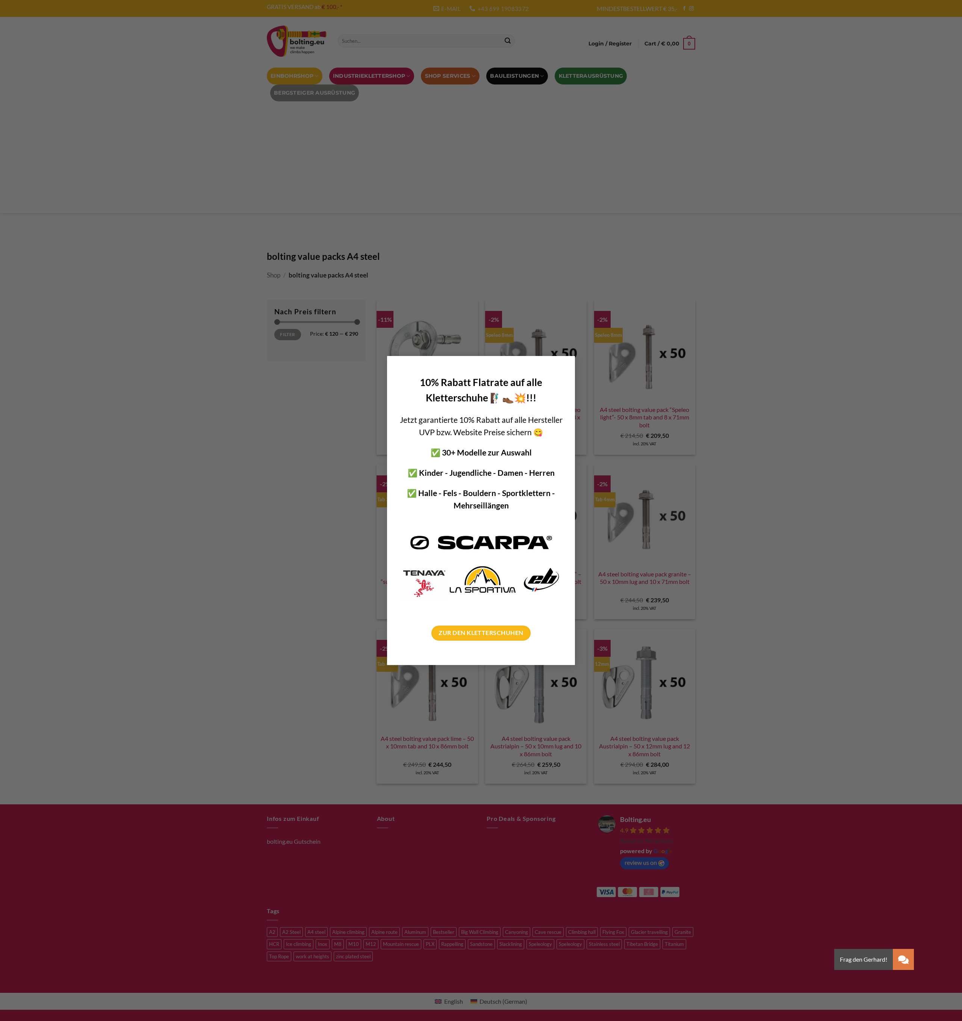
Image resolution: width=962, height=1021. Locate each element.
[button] (903, 959)
